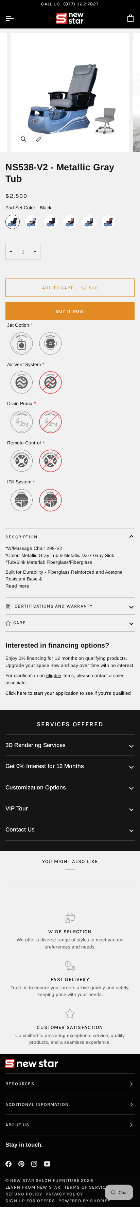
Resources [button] (19, 1083)
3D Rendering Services (35, 745)
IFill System (19, 481)
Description (21, 536)
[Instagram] (34, 1164)
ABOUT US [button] (17, 1124)
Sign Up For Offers (30, 1200)
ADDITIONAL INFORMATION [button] (37, 1104)
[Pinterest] (21, 1164)
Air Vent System (24, 364)
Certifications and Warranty (52, 606)
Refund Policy (23, 1193)
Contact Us (20, 829)
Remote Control (24, 442)
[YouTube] (47, 1164)
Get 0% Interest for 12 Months (44, 766)
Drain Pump (19, 403)
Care (19, 622)
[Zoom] (23, 139)
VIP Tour (16, 808)
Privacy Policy (64, 1193)
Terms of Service (86, 1187)
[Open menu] (15, 18)
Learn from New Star (33, 1187)
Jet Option (18, 325)
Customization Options (35, 787)
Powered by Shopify (84, 1200)
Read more (17, 586)
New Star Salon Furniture (45, 1180)
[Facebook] (8, 1164)
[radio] (12, 222)
